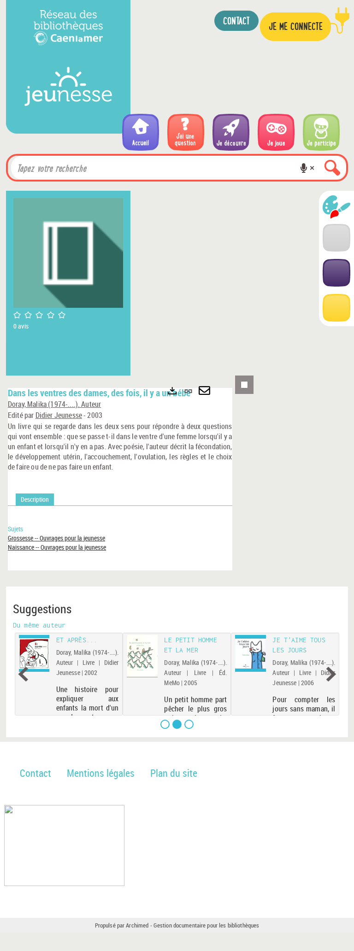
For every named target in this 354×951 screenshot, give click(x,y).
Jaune (336, 308)
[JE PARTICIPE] (321, 132)
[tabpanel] (120, 542)
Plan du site (173, 773)
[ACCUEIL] (140, 132)
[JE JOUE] (276, 132)
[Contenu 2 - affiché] (177, 724)
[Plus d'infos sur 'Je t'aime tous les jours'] (250, 653)
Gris (336, 238)
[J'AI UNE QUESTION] (185, 132)
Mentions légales (101, 773)
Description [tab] (35, 499)
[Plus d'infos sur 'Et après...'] (34, 653)
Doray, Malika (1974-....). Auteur (54, 404)
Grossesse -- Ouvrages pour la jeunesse (56, 538)
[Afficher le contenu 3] (189, 724)
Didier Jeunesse (58, 415)
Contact (35, 773)
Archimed (137, 925)
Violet (336, 273)
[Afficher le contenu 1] (165, 724)
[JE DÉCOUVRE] (230, 132)
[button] (303, 168)
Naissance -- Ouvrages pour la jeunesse (57, 547)
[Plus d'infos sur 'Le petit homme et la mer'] (142, 656)
